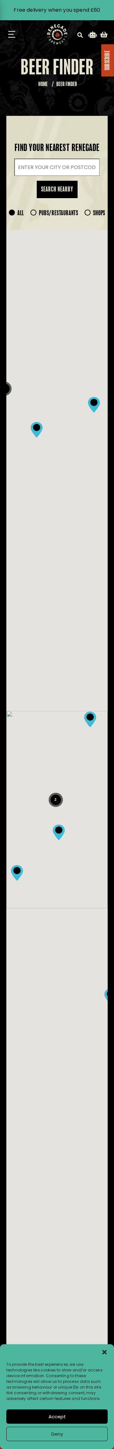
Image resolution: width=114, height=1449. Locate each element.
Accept (57, 1416)
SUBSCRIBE (107, 60)
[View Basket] (104, 35)
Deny (57, 1434)
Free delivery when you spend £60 (57, 10)
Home (43, 84)
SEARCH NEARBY (57, 189)
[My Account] (92, 35)
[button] (104, 1352)
